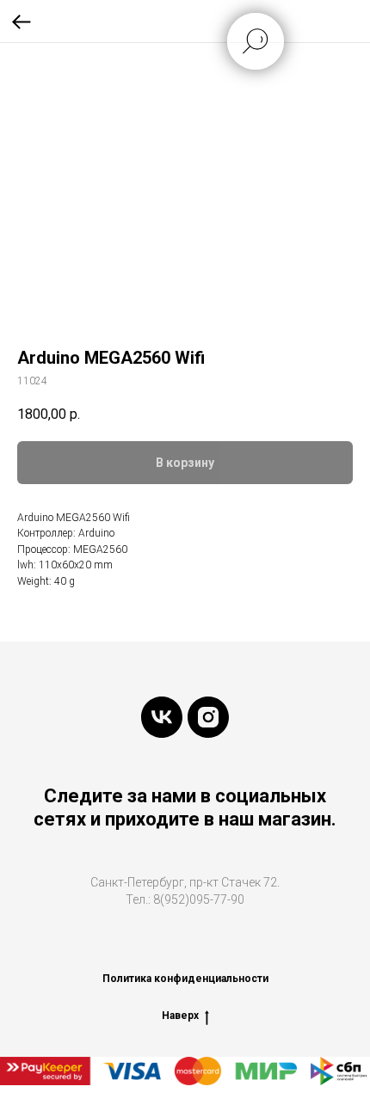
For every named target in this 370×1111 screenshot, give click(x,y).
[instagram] (208, 717)
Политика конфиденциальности (185, 979)
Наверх (180, 1016)
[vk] (161, 717)
